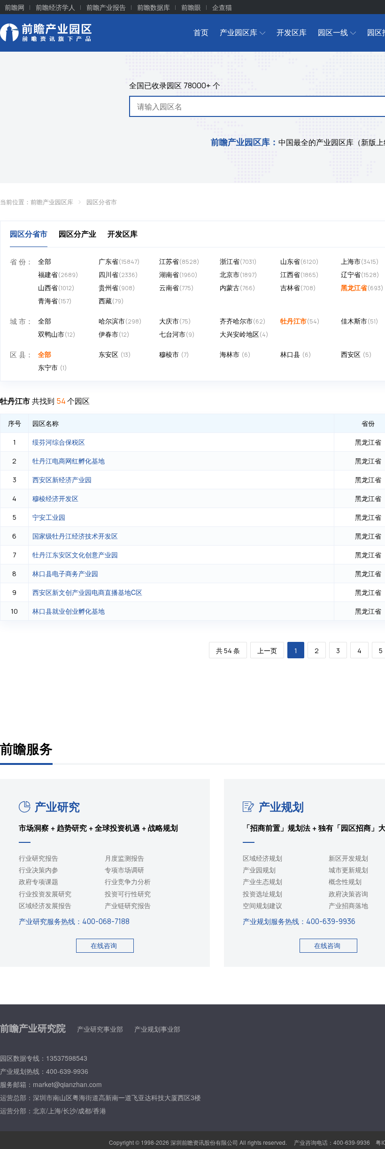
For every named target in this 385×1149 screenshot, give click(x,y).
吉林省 (298, 287)
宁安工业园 (48, 517)
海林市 (235, 354)
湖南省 (178, 274)
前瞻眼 (191, 7)
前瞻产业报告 (106, 7)
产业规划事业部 (157, 1028)
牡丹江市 (300, 320)
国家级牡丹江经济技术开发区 (75, 535)
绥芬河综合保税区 (58, 442)
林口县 (295, 354)
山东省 (299, 261)
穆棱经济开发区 (55, 498)
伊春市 (114, 334)
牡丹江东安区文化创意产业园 (75, 554)
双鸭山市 (57, 334)
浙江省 (238, 261)
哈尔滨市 (120, 320)
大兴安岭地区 (244, 334)
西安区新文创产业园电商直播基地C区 (87, 592)
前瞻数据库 (153, 7)
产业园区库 (238, 32)
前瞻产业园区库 (52, 201)
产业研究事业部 (100, 1028)
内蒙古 (237, 287)
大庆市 (175, 320)
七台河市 (177, 334)
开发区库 (292, 32)
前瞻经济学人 (55, 7)
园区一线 (333, 32)
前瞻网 (14, 7)
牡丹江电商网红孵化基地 (68, 460)
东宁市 (52, 367)
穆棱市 (174, 354)
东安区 (115, 354)
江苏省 (179, 261)
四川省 (118, 274)
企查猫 (222, 7)
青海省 (55, 300)
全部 (44, 261)
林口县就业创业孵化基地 (68, 611)
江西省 (299, 274)
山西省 (56, 287)
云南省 (176, 287)
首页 (200, 32)
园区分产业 (77, 233)
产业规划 (281, 806)
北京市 (238, 274)
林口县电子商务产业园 (65, 573)
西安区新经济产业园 (62, 479)
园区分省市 (101, 201)
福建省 (58, 274)
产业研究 (57, 806)
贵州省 (117, 287)
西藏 (111, 300)
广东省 (119, 261)
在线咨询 (104, 945)
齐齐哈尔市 (243, 320)
